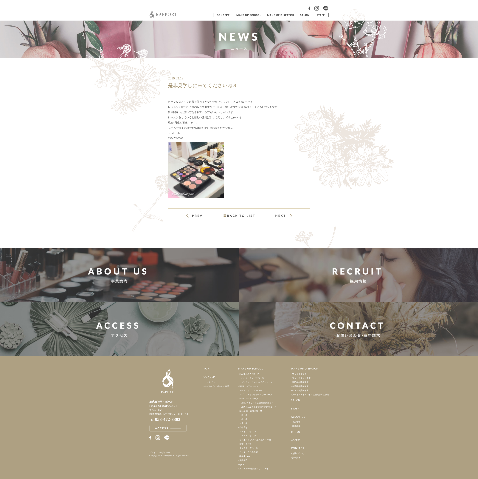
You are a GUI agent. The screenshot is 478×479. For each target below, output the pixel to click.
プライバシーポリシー (159, 452)
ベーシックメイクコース (252, 378)
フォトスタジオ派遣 (301, 378)
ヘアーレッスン (248, 436)
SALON (295, 400)
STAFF (295, 409)
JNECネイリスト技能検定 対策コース (258, 403)
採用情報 (358, 275)
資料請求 (296, 457)
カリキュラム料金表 (248, 452)
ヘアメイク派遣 (280, 15)
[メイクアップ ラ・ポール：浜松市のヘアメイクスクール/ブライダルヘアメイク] (163, 17)
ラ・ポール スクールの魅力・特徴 (255, 440)
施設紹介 (243, 460)
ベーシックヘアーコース (252, 390)
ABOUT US (298, 417)
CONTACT (297, 448)
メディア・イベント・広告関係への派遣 (310, 394)
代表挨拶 (296, 422)
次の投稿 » (283, 215)
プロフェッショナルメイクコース (256, 382)
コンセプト (222, 15)
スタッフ (320, 15)
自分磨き (243, 427)
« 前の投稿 (198, 216)
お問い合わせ (298, 453)
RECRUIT (297, 432)
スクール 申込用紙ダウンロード (254, 468)
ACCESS (295, 440)
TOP (206, 369)
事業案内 (119, 275)
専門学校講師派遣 (300, 382)
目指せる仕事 (245, 444)
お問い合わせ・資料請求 (358, 329)
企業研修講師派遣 (300, 386)
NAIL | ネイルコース (248, 399)
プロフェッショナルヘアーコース (256, 394)
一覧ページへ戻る (239, 215)
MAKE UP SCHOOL (250, 369)
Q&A (241, 464)
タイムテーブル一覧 (248, 448)
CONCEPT (210, 377)
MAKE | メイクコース (249, 374)
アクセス (119, 329)
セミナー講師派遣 (300, 390)
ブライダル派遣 (299, 374)
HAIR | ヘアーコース (248, 386)
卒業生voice (244, 456)
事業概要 (296, 426)
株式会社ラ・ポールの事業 (217, 386)
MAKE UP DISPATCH (304, 369)
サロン (304, 15)
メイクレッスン (248, 431)
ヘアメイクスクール (248, 15)
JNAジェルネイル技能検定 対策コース (259, 407)
